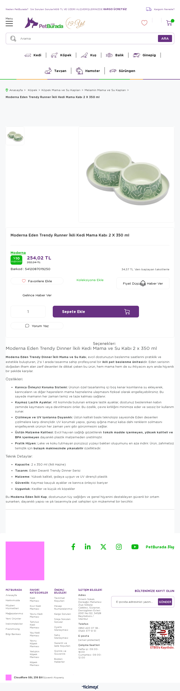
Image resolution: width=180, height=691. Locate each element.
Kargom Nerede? (164, 9)
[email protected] (89, 639)
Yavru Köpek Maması (34, 643)
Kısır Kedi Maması (35, 607)
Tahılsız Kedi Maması (34, 624)
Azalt (16, 311)
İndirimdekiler (14, 623)
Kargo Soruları (62, 613)
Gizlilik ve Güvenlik (60, 652)
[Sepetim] (169, 23)
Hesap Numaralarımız (63, 607)
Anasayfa (11, 595)
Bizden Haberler (59, 660)
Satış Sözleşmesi (61, 636)
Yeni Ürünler (13, 618)
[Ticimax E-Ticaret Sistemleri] (90, 687)
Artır (40, 311)
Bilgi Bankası (13, 634)
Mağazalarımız (14, 613)
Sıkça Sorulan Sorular (62, 620)
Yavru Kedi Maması (36, 615)
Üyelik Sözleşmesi (61, 628)
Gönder (165, 602)
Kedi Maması (34, 599)
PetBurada (160, 547)
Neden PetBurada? (17, 9)
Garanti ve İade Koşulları (62, 644)
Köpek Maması (34, 663)
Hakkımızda (13, 600)
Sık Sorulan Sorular (41, 9)
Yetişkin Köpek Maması (34, 654)
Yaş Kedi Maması (35, 634)
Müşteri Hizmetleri (12, 607)
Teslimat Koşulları (59, 599)
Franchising (13, 628)
